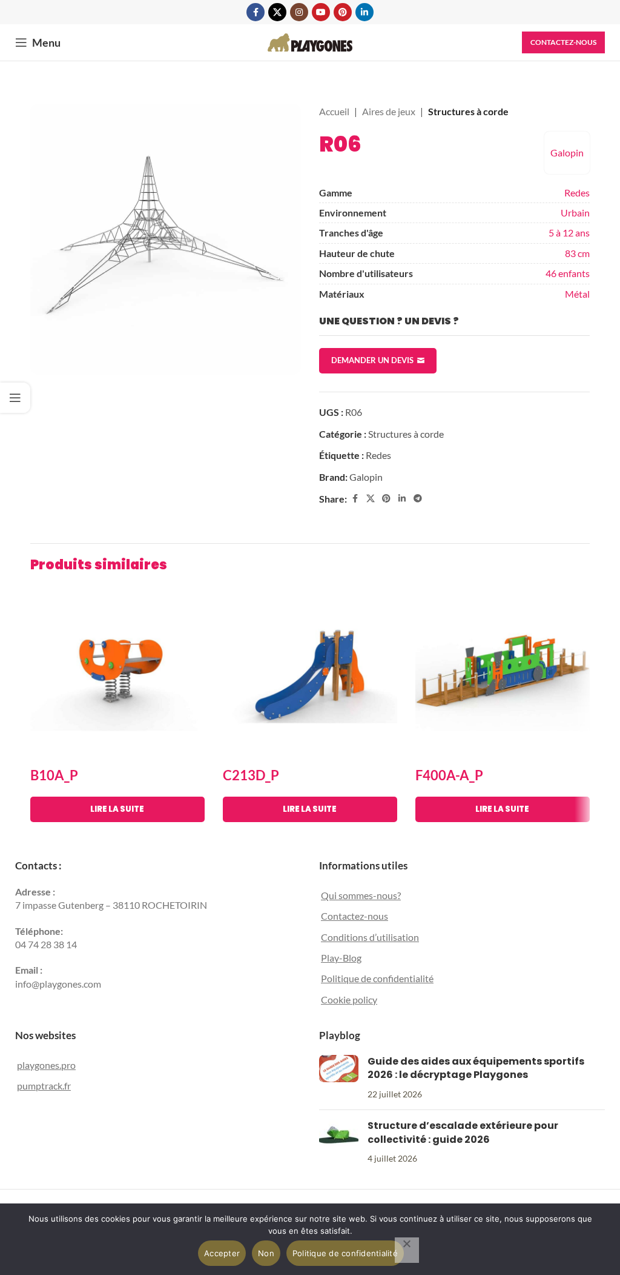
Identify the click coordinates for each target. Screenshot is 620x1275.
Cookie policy (349, 999)
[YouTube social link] (321, 12)
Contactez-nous (563, 42)
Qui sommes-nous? (361, 895)
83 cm (577, 253)
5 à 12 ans (569, 232)
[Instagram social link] (299, 12)
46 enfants (568, 273)
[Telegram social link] (418, 498)
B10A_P (54, 775)
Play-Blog (341, 957)
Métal (577, 294)
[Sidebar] (15, 398)
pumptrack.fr (44, 1085)
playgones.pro (46, 1065)
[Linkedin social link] (364, 12)
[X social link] (277, 12)
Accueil (334, 111)
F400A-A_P (449, 775)
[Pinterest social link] (343, 12)
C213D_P (251, 775)
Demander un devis (372, 360)
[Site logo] (310, 41)
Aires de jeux (388, 111)
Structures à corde (468, 111)
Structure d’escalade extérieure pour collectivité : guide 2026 (463, 1132)
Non (266, 1253)
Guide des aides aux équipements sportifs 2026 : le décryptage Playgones (476, 1068)
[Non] (407, 1250)
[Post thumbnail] (338, 1077)
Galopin (567, 152)
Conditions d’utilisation (370, 937)
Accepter (222, 1253)
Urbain (575, 212)
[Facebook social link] (255, 12)
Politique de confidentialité (377, 978)
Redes (577, 192)
